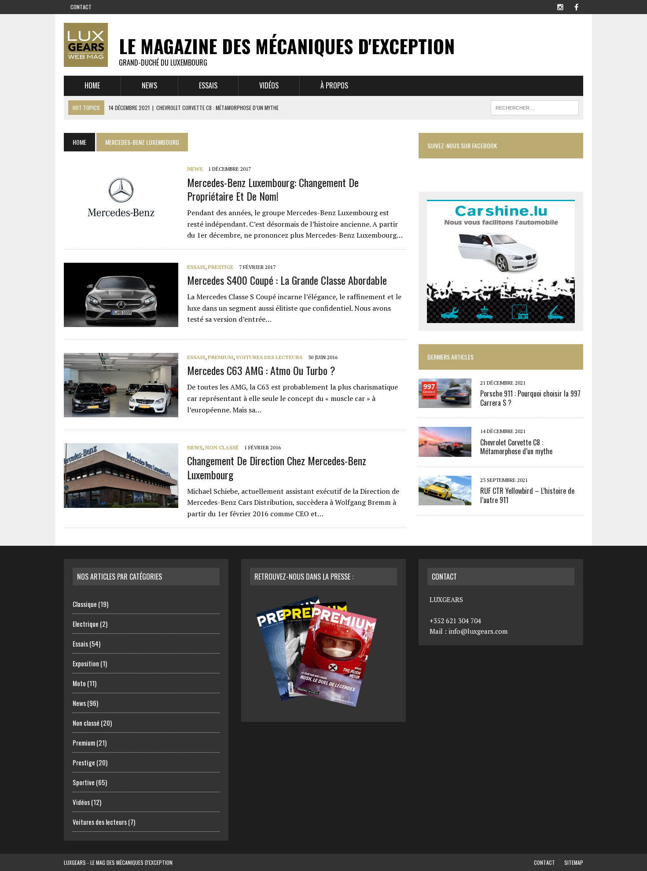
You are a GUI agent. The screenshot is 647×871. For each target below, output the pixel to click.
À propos (334, 85)
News (149, 85)
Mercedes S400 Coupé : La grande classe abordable (287, 280)
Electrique (86, 623)
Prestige (220, 267)
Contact (81, 7)
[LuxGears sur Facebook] (576, 6)
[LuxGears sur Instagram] (560, 6)
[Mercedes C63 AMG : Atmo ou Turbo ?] (121, 411)
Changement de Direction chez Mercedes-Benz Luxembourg (276, 467)
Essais (208, 85)
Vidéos (269, 85)
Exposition (86, 663)
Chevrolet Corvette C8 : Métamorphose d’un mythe (516, 447)
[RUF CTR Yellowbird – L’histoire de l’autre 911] (445, 499)
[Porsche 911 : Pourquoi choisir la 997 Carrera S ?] (445, 402)
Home (92, 85)
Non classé (222, 447)
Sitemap (573, 862)
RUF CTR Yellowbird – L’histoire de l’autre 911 (527, 495)
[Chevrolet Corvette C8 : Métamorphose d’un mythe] (445, 451)
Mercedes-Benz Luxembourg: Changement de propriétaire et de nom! (273, 189)
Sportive (84, 782)
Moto (79, 683)
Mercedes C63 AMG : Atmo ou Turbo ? (261, 370)
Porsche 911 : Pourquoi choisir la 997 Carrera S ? (530, 398)
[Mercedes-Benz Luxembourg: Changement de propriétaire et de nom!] (121, 223)
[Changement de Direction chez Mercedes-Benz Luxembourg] (121, 502)
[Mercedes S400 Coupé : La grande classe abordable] (121, 321)
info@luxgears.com (477, 631)
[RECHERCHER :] (535, 106)
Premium (220, 357)
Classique (85, 604)
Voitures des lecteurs (269, 357)
